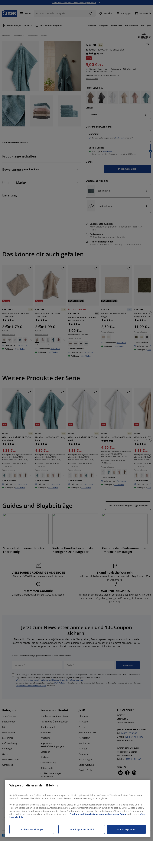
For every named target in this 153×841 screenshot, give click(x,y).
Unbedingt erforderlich (81, 829)
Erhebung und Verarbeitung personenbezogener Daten (97, 814)
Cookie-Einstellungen (32, 829)
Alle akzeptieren (126, 829)
